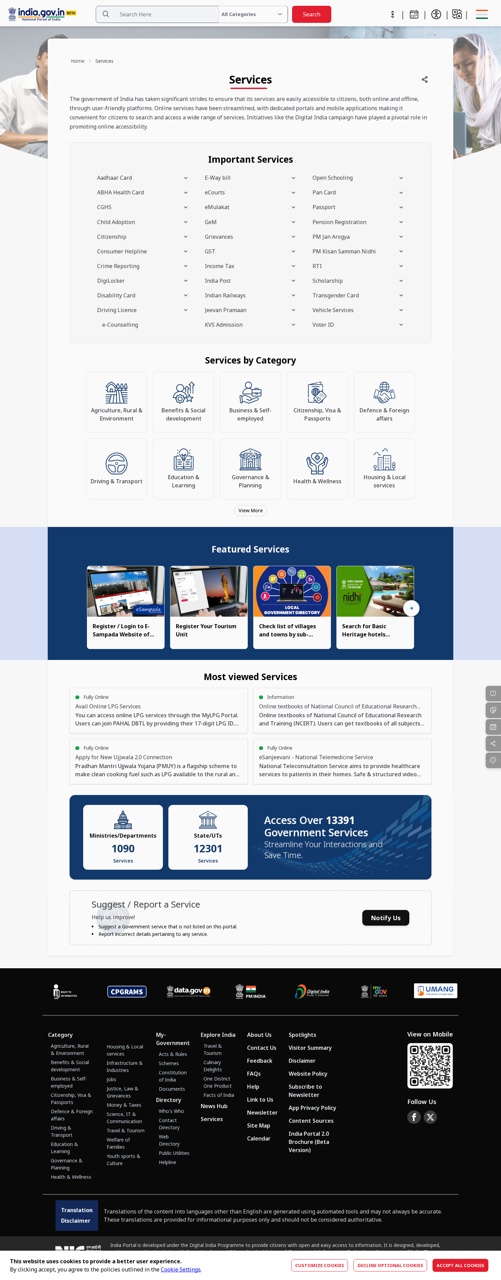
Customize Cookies (319, 1265)
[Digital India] (312, 991)
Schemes (169, 1063)
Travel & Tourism (126, 1130)
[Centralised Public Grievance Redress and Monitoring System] (127, 991)
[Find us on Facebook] (414, 1117)
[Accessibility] (436, 14)
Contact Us (261, 1047)
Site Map (258, 1125)
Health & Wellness (71, 1177)
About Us (259, 1035)
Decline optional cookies (390, 1265)
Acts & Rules (173, 1054)
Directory (168, 1100)
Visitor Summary (310, 1047)
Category (60, 1035)
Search (311, 14)
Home (78, 61)
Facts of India (218, 1095)
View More (251, 510)
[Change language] (457, 14)
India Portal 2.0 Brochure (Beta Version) (309, 1142)
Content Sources (311, 1120)
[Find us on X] (430, 1117)
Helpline (167, 1162)
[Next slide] (411, 608)
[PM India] (250, 991)
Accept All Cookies (460, 1265)
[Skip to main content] (392, 14)
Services (212, 1119)
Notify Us (386, 918)
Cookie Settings (181, 1269)
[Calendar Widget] (414, 14)
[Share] (424, 79)
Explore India (218, 1035)
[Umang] (435, 991)
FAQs (254, 1073)
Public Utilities (174, 1153)
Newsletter (262, 1112)
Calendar (259, 1138)
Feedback (259, 1060)
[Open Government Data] (188, 991)
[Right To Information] (65, 991)
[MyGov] (374, 991)
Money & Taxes (124, 1105)
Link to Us (260, 1099)
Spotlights (302, 1035)
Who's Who (171, 1111)
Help (253, 1086)
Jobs (111, 1079)
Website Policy (308, 1073)
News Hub (214, 1106)
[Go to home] (50, 14)
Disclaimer (302, 1060)
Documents (172, 1089)
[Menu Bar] (482, 14)
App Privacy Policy (312, 1108)
